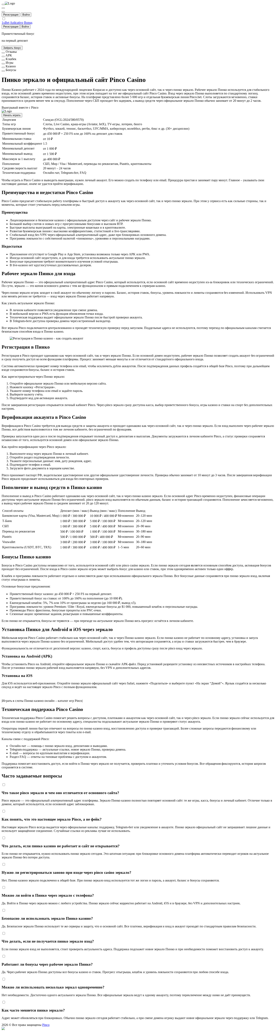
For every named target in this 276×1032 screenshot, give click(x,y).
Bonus (28, 22)
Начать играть (12, 115)
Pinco (46, 1025)
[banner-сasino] (3, 67)
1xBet (5, 22)
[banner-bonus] (3, 71)
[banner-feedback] (3, 52)
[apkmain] (3, 56)
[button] (138, 1028)
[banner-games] (3, 63)
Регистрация (10, 14)
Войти (26, 14)
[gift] (3, 11)
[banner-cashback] (3, 60)
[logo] (3, 4)
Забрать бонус (12, 47)
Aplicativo (16, 22)
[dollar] (3, 8)
